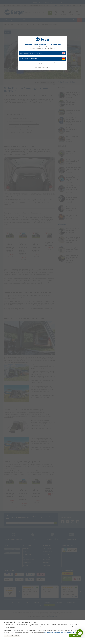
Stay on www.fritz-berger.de (29, 58)
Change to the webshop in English (31, 53)
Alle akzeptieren (74, 635)
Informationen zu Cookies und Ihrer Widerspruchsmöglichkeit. (60, 632)
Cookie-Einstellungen (12, 635)
